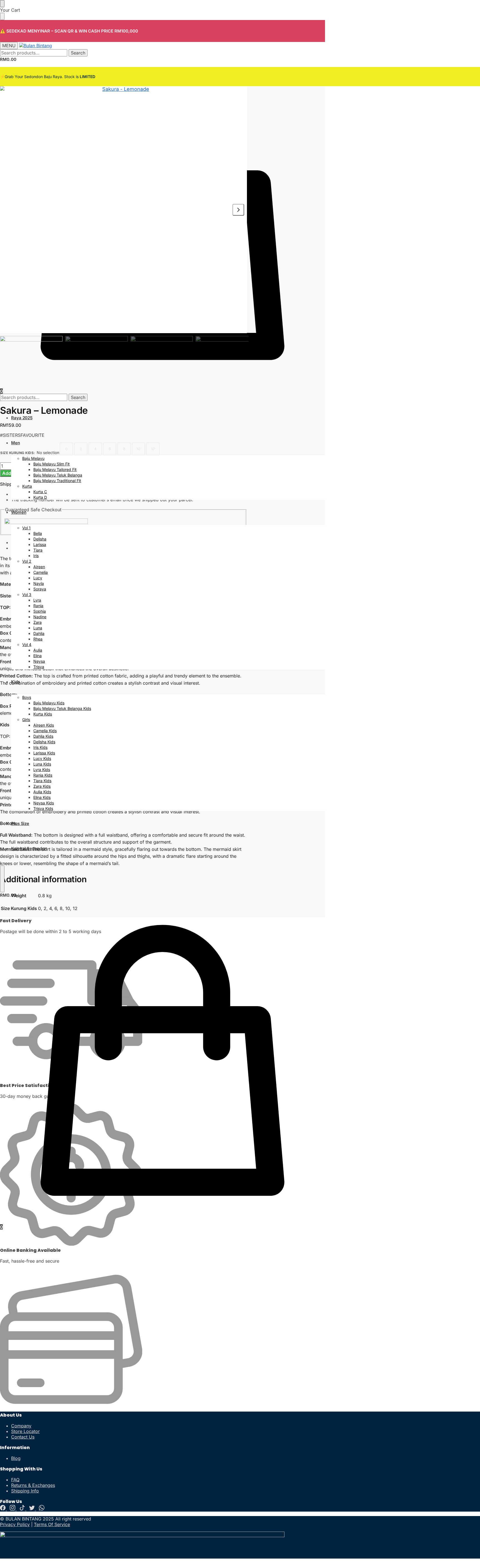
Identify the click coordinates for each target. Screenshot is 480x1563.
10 (138, 449)
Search (78, 53)
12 (153, 449)
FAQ (15, 1479)
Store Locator (25, 1431)
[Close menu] (2, 3)
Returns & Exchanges (33, 1485)
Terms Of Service (52, 1524)
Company (21, 1426)
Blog (16, 1458)
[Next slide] (238, 210)
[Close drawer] (2, 16)
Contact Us (22, 1437)
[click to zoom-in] (123, 209)
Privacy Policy (15, 1524)
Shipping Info (25, 1491)
